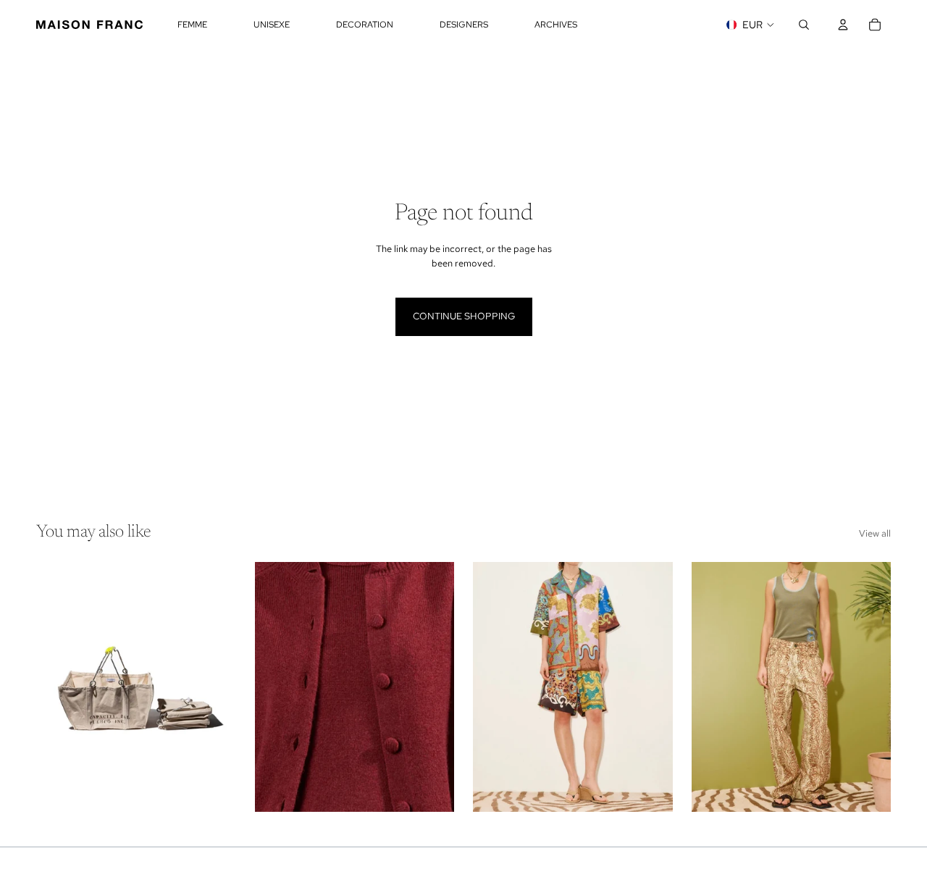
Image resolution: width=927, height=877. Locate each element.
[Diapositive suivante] (214, 686)
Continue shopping (464, 316)
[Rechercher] (804, 25)
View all (875, 533)
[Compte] (843, 25)
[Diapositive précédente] (58, 686)
